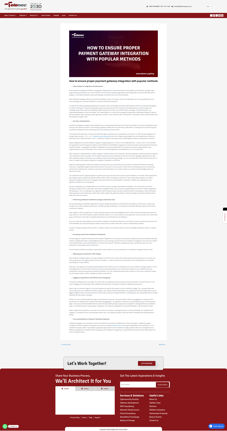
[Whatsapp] (5, 426)
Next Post (163, 344)
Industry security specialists (102, 136)
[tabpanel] (85, 403)
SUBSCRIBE (162, 385)
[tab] (65, 388)
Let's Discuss (146, 363)
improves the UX (117, 325)
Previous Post (65, 344)
